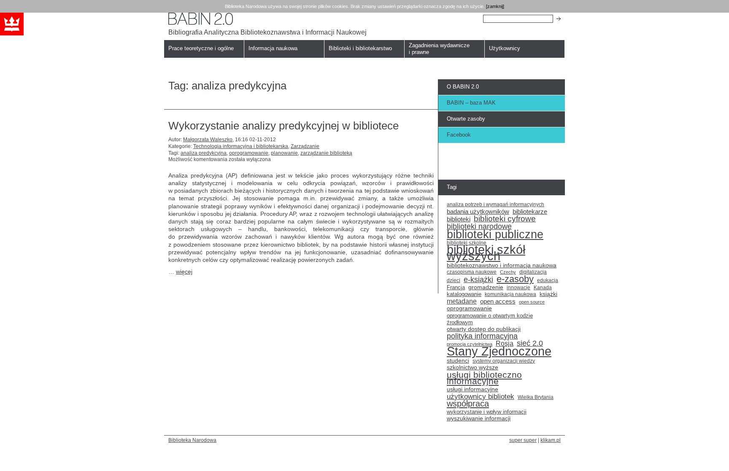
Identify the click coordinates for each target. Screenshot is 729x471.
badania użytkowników (478, 211)
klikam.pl (550, 440)
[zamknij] (495, 6)
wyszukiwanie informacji (478, 418)
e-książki (478, 280)
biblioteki (458, 219)
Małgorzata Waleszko (207, 140)
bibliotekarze (530, 212)
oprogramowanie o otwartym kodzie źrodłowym (490, 319)
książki (548, 294)
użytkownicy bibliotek (480, 396)
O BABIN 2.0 (463, 86)
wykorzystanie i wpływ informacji (486, 412)
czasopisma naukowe (472, 272)
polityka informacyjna (482, 336)
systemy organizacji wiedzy (503, 360)
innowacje (518, 287)
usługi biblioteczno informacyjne (484, 378)
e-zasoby (515, 279)
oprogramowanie (248, 153)
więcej (184, 271)
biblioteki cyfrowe (505, 218)
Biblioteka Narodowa (192, 440)
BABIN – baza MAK (471, 103)
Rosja (504, 343)
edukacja (547, 280)
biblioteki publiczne (495, 234)
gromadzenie (485, 287)
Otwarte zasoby (466, 119)
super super (523, 440)
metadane (462, 301)
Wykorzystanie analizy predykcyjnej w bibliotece (283, 125)
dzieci (453, 280)
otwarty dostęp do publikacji (484, 329)
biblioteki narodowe (479, 226)
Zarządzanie (305, 146)
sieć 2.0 (530, 343)
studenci (458, 361)
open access (498, 301)
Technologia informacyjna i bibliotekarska (240, 146)
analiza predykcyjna (204, 153)
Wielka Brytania (536, 397)
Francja (456, 288)
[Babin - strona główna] (267, 19)
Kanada (543, 288)
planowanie (284, 153)
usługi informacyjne (472, 389)
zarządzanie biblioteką (326, 153)
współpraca (468, 404)
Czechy (508, 272)
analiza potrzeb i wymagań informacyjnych (495, 204)
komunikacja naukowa (510, 294)
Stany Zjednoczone (499, 351)
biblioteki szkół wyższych (486, 253)
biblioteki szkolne (466, 243)
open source (532, 301)
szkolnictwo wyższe (472, 367)
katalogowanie (464, 294)
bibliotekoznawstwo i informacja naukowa (501, 265)
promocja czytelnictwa (469, 344)
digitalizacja (533, 272)
